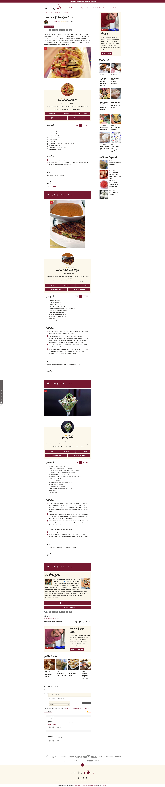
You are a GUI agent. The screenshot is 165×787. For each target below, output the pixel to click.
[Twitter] (83, 778)
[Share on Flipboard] (56, 30)
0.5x (77, 125)
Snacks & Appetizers (55, 618)
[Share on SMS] (1, 402)
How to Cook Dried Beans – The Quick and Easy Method (104, 105)
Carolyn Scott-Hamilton (55, 21)
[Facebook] (81, 778)
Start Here (104, 5)
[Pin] (45, 48)
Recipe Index (59, 780)
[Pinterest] (86, 778)
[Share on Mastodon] (67, 30)
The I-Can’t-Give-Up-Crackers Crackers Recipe (104, 81)
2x (83, 125)
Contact (95, 785)
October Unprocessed (82, 8)
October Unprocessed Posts (55, 12)
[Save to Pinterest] (50, 30)
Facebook (79, 595)
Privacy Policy (84, 785)
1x (80, 125)
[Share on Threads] (63, 30)
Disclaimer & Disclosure (77, 785)
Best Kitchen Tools (95, 8)
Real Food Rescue (117, 5)
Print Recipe (83, 113)
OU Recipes (67, 12)
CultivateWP (104, 785)
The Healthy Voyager (58, 581)
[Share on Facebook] (53, 30)
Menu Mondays (113, 8)
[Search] (119, 7)
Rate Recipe (67, 113)
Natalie (50, 731)
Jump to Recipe (49, 26)
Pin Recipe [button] (52, 113)
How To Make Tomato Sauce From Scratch (113, 184)
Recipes (71, 8)
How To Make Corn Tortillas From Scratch (104, 148)
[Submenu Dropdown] (74, 7)
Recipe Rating (53, 698)
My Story (110, 5)
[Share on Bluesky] (60, 30)
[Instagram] (78, 778)
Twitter (56, 597)
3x (87, 125)
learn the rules (106, 53)
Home (45, 12)
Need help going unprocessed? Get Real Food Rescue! (82, 1)
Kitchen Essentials (83, 780)
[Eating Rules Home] (54, 7)
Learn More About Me (77, 649)
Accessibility (90, 785)
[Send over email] (70, 30)
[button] (61, 21)
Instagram (48, 597)
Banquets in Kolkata (53, 724)
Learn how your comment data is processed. (77, 708)
